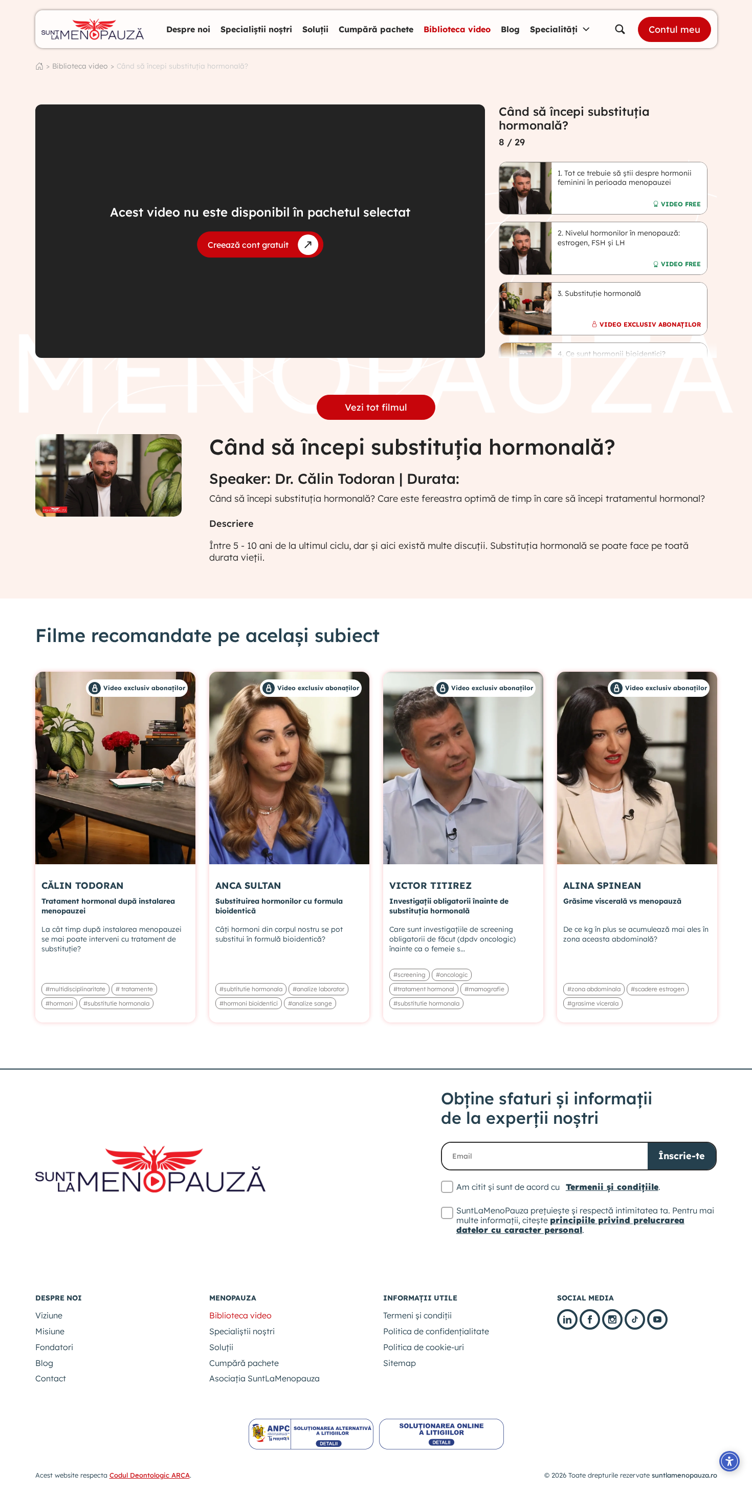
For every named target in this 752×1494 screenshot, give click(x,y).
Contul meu (674, 29)
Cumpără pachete (376, 29)
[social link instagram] (612, 1319)
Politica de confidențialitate (436, 1331)
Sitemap (399, 1363)
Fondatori (54, 1347)
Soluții (315, 29)
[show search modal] (620, 29)
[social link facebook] (590, 1319)
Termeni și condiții (417, 1315)
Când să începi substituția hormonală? (182, 66)
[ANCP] (311, 1433)
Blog (510, 29)
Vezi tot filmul (376, 407)
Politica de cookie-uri (423, 1347)
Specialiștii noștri (256, 29)
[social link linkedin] (567, 1319)
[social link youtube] (657, 1319)
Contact (50, 1378)
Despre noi (188, 29)
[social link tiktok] (635, 1319)
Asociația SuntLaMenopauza (264, 1378)
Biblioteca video (457, 29)
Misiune (49, 1331)
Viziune (48, 1315)
